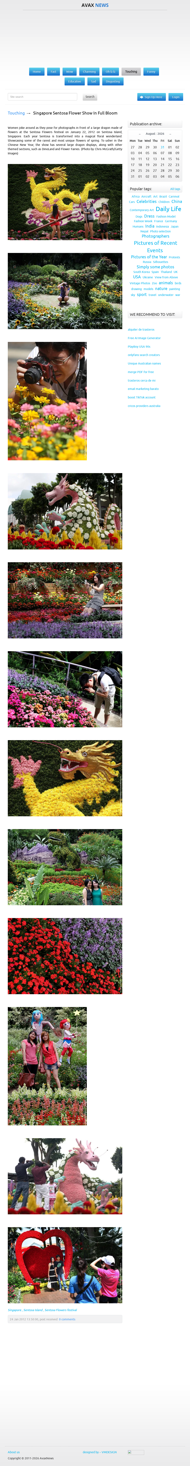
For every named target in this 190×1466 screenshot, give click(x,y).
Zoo (154, 283)
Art (155, 196)
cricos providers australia (144, 406)
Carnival (174, 196)
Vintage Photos (140, 283)
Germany (171, 221)
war (177, 294)
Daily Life (168, 208)
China (176, 201)
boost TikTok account (141, 397)
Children (164, 201)
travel (152, 294)
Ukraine (148, 277)
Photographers (155, 236)
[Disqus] (63, 1393)
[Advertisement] (95, 38)
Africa (136, 196)
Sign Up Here (153, 97)
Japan (174, 226)
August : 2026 (155, 133)
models (148, 289)
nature (161, 288)
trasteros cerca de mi (141, 380)
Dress (149, 216)
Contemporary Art (142, 210)
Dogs (139, 216)
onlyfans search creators (144, 355)
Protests (174, 257)
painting (174, 289)
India (149, 226)
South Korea (141, 272)
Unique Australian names (144, 363)
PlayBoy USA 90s (139, 346)
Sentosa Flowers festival (61, 1310)
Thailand (166, 272)
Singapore (14, 1310)
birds (178, 283)
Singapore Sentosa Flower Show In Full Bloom (75, 113)
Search (90, 96)
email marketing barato (143, 388)
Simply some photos (155, 267)
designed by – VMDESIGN (100, 1452)
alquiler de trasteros (141, 329)
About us (14, 1452)
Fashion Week (143, 221)
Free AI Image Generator (144, 338)
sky (133, 294)
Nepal (144, 231)
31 (162, 147)
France (158, 221)
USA (137, 277)
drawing (136, 289)
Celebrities (147, 201)
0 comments (67, 1319)
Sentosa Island (32, 1310)
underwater (165, 294)
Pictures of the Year (149, 257)
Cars (132, 201)
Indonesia (162, 226)
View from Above (166, 277)
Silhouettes (160, 262)
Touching (16, 113)
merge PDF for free (141, 372)
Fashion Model (166, 216)
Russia (147, 262)
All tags (175, 189)
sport (142, 294)
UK (176, 272)
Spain (155, 272)
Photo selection (160, 231)
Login (175, 97)
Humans (138, 226)
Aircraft (146, 196)
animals (166, 283)
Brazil (163, 196)
